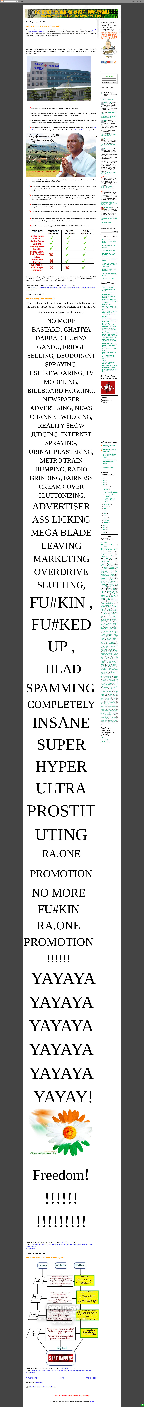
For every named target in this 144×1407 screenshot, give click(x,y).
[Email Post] (73, 285)
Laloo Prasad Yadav (113, 617)
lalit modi (109, 691)
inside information (113, 601)
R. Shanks (107, 139)
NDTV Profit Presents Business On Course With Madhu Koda (109, 296)
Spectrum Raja (114, 632)
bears (102, 599)
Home (61, 1378)
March (106, 517)
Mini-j (105, 568)
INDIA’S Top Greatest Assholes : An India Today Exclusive (109, 241)
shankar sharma (113, 584)
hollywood (112, 688)
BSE (37, 287)
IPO (109, 669)
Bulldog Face (111, 643)
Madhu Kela (103, 703)
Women (103, 566)
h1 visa (114, 717)
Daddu (102, 699)
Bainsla (108, 664)
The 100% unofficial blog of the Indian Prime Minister (109, 461)
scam (73, 287)
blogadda (103, 686)
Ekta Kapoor (113, 666)
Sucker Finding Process (108, 575)
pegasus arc (111, 692)
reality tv (103, 638)
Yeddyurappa (90, 287)
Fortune (103, 606)
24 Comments (30, 1372)
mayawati (103, 584)
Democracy (104, 571)
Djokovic (109, 699)
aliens (116, 714)
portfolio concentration (107, 603)
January (106, 522)
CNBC (102, 564)
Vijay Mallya (111, 598)
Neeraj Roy (104, 628)
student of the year (111, 722)
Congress (104, 556)
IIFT (107, 701)
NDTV (102, 570)
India (47, 287)
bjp (108, 564)
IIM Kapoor (112, 595)
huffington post (104, 690)
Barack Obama (109, 585)
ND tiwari (106, 675)
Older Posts (91, 1378)
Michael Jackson (113, 673)
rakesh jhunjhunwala (54, 1244)
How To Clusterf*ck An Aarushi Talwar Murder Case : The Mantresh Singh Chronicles (109, 116)
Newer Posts (31, 1378)
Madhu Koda (62, 287)
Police (102, 591)
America (109, 591)
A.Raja (33, 287)
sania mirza (104, 721)
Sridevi (104, 712)
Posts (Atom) (38, 1382)
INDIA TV (103, 669)
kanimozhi (108, 658)
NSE (114, 675)
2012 (104, 482)
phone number (104, 720)
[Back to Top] (142, 1405)
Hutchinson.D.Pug (113, 606)
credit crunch (104, 635)
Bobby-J (103, 626)
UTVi (104, 683)
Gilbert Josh (107, 102)
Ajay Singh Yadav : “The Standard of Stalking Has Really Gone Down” (109, 329)
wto (101, 724)
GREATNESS (104, 649)
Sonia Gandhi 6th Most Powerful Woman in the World (108, 357)
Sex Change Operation (106, 653)
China (113, 605)
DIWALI (114, 698)
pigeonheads (104, 594)
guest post (113, 687)
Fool (108, 616)
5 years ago (109, 117)
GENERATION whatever (107, 647)
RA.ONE (44, 1244)
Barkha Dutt (104, 642)
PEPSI (116, 650)
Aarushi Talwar (111, 695)
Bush (108, 697)
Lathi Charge (104, 673)
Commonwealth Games (112, 645)
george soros (106, 687)
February (106, 520)
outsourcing (112, 718)
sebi (113, 577)
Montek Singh (106, 619)
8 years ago (108, 173)
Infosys (113, 649)
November (107, 487)
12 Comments (30, 290)
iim (114, 620)
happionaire (103, 688)
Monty (114, 627)
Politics (69, 287)
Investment (53, 287)
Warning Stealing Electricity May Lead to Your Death (109, 312)
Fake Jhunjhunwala (109, 560)
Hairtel (102, 701)
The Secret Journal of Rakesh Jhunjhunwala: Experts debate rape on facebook (109, 203)
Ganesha (103, 617)
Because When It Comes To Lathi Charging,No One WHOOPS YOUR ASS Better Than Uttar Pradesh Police (109, 335)
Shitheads (103, 563)
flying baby (112, 588)
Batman (113, 642)
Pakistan (114, 619)
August (106, 506)
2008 (104, 529)
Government (42, 1370)
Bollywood (38, 1244)
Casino (114, 697)
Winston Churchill (105, 714)
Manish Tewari (104, 705)
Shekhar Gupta (114, 710)
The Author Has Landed (108, 250)
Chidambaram (111, 573)
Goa (114, 699)
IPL (104, 608)
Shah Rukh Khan (83, 1244)
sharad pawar (105, 578)
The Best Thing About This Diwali (40, 298)
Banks (114, 664)
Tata (104, 634)
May (105, 513)
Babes (113, 641)
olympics (103, 621)
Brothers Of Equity (111, 665)
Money (113, 581)
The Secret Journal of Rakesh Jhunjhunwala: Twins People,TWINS (107, 98)
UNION (114, 713)
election (108, 599)
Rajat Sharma (111, 630)
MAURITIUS (112, 702)
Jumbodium (107, 177)
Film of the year (111, 589)
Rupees (114, 651)
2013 (104, 480)
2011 (32, 1244)
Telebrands (103, 620)
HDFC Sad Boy (112, 668)
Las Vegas (103, 702)
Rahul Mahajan (108, 679)
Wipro (111, 714)
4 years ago (111, 99)
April (105, 515)
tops (111, 694)
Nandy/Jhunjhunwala (106, 676)
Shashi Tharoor (104, 710)
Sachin (103, 598)
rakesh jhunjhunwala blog (69, 1244)
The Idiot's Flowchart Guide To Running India (45, 1257)
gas (110, 620)
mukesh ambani (111, 636)
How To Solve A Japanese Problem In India (109, 270)
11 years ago (111, 187)
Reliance (103, 574)
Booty (102, 665)
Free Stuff (103, 668)
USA (105, 588)
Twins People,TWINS (108, 278)
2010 (104, 525)
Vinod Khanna (110, 683)
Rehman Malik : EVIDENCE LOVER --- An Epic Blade (109, 320)
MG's (105, 120)
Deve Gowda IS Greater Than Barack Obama (108, 286)
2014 (104, 478)
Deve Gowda (104, 580)
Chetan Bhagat (104, 666)
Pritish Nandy (106, 651)
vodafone (103, 662)
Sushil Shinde (112, 680)
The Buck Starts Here (108, 293)
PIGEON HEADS (106, 304)
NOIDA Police (104, 596)
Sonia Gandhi (114, 587)
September (107, 504)
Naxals (107, 677)
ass (112, 592)
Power (116, 566)
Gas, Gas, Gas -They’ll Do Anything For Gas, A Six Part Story (109, 308)
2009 (104, 527)
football (113, 716)
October (106, 489)
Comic (102, 615)
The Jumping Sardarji (106, 681)
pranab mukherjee (113, 720)
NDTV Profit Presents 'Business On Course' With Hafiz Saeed (109, 341)
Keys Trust (107, 149)
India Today (115, 669)
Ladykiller (103, 650)
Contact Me (105, 740)
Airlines (102, 639)
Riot (114, 564)
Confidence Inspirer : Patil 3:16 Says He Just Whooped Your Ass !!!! (109, 301)
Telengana (108, 713)
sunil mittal (112, 661)
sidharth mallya (112, 721)
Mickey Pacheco (79, 130)
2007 (104, 532)
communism (104, 577)
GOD (114, 616)
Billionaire (103, 643)
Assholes (113, 613)
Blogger (92, 1401)
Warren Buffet (104, 657)
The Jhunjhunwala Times (111, 567)
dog (112, 686)
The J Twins (108, 612)
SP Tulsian (105, 632)
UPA (90, 1370)
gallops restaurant (105, 717)
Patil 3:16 (113, 596)
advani (111, 657)
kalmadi (103, 691)
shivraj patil (104, 694)
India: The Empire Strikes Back (108, 144)
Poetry (109, 608)
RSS (116, 677)
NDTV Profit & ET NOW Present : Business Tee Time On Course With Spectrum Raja (109, 370)
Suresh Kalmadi (81, 287)
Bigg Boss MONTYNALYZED (107, 317)
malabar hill (104, 718)
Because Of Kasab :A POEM (109, 365)
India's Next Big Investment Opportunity (43, 26)
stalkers (102, 722)
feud (111, 635)
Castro (102, 698)
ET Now (105, 646)
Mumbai (112, 568)
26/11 (116, 621)
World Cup (109, 634)
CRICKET (115, 556)
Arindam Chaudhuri (111, 639)
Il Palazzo (110, 626)
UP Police (108, 656)
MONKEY (110, 650)
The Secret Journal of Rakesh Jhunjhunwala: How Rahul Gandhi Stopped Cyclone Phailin (108, 217)
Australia (114, 624)
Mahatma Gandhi (112, 703)
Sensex (112, 574)
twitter (113, 578)
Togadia (116, 681)
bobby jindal (106, 716)
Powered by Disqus (106, 222)
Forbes (113, 580)
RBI (115, 709)
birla (115, 684)
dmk (108, 686)
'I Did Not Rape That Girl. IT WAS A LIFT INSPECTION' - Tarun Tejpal (109, 265)
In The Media (105, 742)
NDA (52, 1370)
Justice (104, 360)
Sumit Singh (107, 207)
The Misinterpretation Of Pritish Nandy (108, 363)
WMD (114, 656)
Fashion (113, 646)
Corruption (42, 287)
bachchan (108, 684)
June (105, 511)
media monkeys (107, 555)
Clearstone (108, 698)
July (105, 508)
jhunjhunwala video (109, 602)
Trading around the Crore (109, 314)
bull (115, 634)
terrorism (103, 560)
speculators (110, 621)
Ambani (112, 563)
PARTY (109, 709)
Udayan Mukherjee (107, 582)
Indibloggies (113, 701)
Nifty (112, 677)
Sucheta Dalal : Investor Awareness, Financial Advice (109, 455)
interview (113, 690)
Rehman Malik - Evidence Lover (109, 631)
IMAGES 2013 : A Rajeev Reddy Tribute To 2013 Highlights (108, 255)
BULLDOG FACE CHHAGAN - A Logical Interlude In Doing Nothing (109, 325)
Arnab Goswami (105, 641)
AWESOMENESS (111, 638)
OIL (115, 706)
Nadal (111, 706)
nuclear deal (109, 660)
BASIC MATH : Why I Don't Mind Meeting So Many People (109, 345)
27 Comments (30, 1248)
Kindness (113, 672)
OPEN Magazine (105, 707)
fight (117, 686)
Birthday (103, 697)
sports (102, 589)
